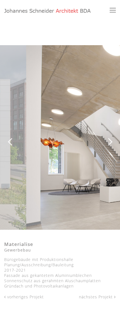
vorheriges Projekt (25, 296)
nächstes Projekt (96, 296)
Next (110, 137)
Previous (10, 137)
